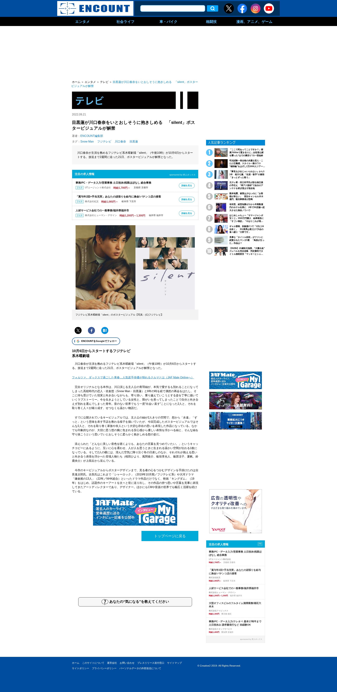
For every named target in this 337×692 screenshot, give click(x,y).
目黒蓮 (134, 141)
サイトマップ (174, 663)
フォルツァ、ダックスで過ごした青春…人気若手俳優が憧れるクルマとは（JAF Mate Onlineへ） (133, 377)
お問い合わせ (127, 663)
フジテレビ (104, 141)
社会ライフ (126, 21)
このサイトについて (93, 663)
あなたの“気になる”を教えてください (139, 601)
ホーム (75, 663)
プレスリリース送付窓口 (150, 663)
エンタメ (82, 21)
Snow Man (87, 141)
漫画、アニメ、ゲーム (254, 21)
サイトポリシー (80, 668)
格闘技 (211, 21)
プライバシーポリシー (104, 668)
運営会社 (112, 663)
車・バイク (169, 21)
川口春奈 (120, 141)
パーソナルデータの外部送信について (140, 668)
